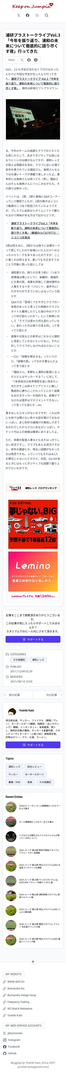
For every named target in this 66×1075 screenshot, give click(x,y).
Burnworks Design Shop (21, 995)
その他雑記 (19, 659)
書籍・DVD (14, 782)
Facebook (14, 1046)
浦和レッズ (38, 659)
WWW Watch (15, 981)
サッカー (13, 774)
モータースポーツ (34, 774)
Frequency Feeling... (19, 1002)
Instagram (14, 1040)
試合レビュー (34, 766)
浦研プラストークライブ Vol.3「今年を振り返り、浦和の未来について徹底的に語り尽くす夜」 (33, 83)
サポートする (35, 639)
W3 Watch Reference (19, 1008)
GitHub (12, 1053)
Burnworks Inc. (16, 988)
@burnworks (14, 1033)
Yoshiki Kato (14, 1015)
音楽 (29, 782)
